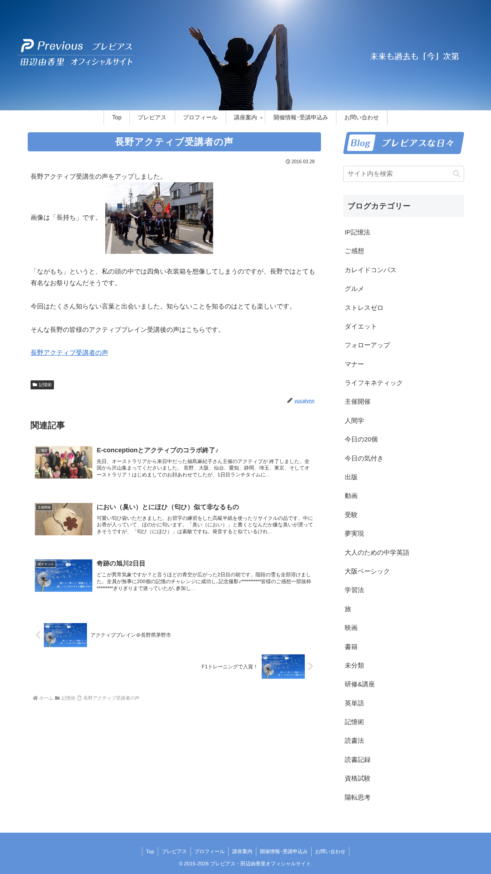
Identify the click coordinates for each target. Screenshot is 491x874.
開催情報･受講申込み (284, 851)
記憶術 (45, 384)
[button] (456, 174)
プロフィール (209, 851)
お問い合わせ (330, 851)
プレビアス (174, 851)
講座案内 (242, 851)
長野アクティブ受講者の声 (69, 352)
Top (150, 851)
